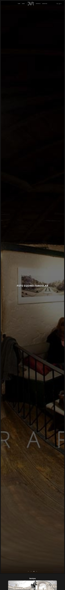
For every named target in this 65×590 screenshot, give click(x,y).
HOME (19, 3)
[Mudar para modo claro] (57, 3)
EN (60, 3)
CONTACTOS (44, 3)
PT (59, 3)
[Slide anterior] (3, 287)
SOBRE (23, 3)
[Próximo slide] (61, 287)
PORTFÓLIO (38, 3)
